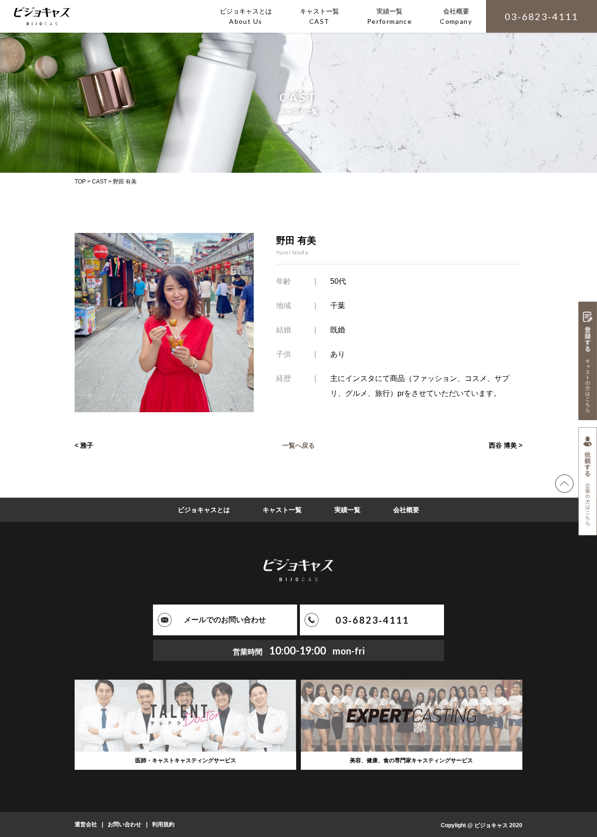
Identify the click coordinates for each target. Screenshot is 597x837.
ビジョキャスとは (204, 509)
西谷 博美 (503, 445)
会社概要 (406, 509)
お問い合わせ (124, 824)
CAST (99, 181)
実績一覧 (347, 509)
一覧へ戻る (298, 445)
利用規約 (163, 824)
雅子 (86, 445)
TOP (80, 181)
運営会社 (86, 824)
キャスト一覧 (282, 509)
